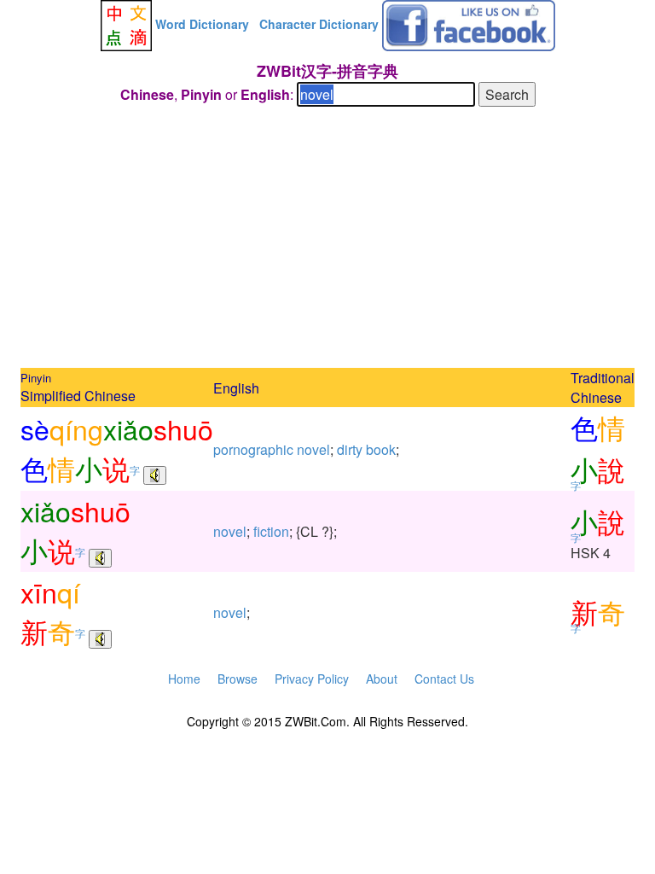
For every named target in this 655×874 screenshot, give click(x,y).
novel (313, 449)
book (381, 449)
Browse (237, 678)
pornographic (253, 449)
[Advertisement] (327, 239)
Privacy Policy (312, 678)
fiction (271, 531)
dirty (349, 449)
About (381, 678)
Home (184, 678)
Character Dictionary (319, 23)
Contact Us (444, 678)
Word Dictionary (202, 23)
